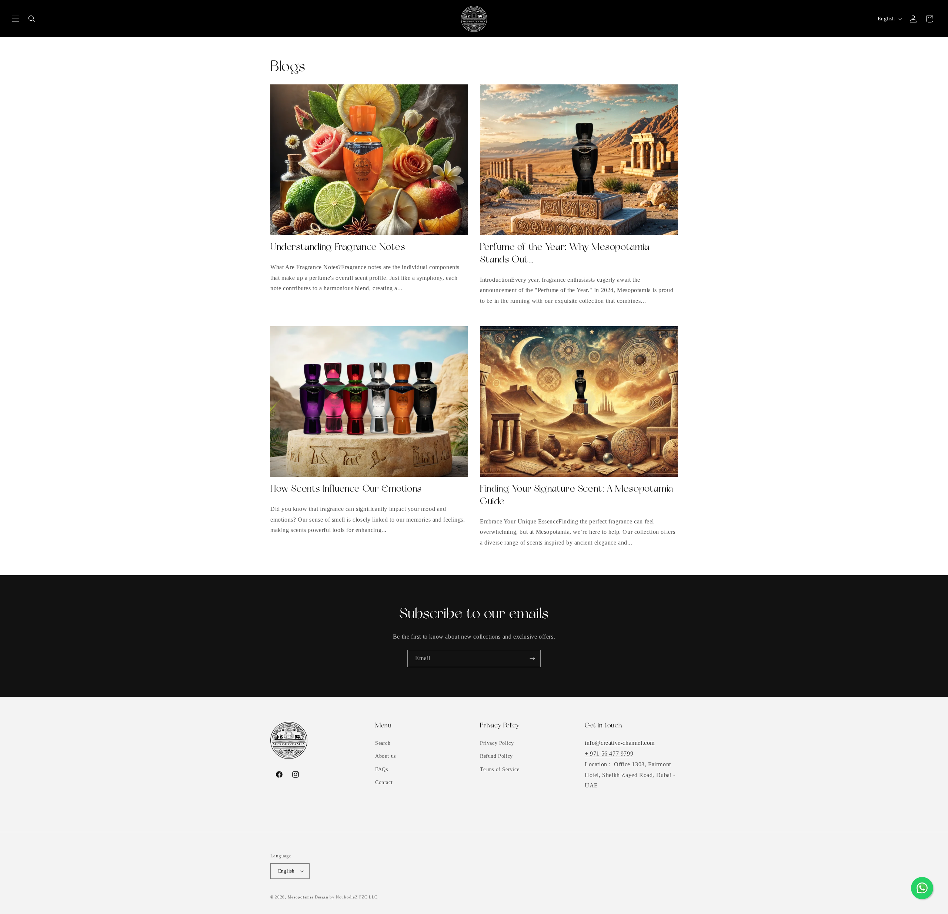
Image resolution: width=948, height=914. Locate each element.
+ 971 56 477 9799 (609, 753)
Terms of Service (500, 769)
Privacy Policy (497, 743)
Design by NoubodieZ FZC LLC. (347, 897)
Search (383, 743)
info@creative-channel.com (620, 743)
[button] (15, 19)
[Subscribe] (532, 658)
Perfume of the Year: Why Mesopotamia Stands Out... (565, 253)
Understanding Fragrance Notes (337, 247)
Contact (384, 782)
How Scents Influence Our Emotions (346, 489)
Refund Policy (496, 756)
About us (385, 756)
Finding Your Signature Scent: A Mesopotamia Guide (576, 495)
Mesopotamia (301, 897)
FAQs (381, 769)
